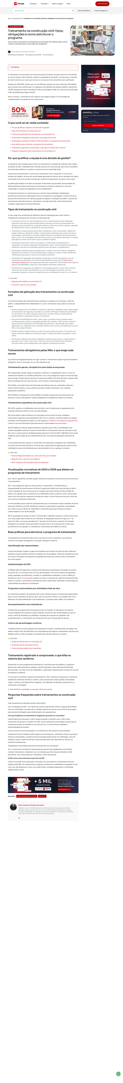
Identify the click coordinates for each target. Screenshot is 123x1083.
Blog (9, 18)
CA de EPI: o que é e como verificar (24, 285)
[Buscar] (73, 10)
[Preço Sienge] (98, 86)
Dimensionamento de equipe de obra (25, 645)
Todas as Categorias (101, 10)
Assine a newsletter (98, 125)
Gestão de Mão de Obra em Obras (26, 796)
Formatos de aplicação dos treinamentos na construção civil (33, 134)
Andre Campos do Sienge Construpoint (23, 51)
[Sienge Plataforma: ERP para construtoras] (43, 785)
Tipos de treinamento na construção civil (26, 131)
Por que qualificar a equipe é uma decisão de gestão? (31, 128)
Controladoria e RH (17, 18)
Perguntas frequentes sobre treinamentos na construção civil (33, 151)
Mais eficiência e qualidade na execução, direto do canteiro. (31, 689)
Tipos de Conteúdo (84, 10)
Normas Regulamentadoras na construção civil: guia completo (34, 456)
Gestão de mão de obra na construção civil (27, 642)
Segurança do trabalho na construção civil (27, 281)
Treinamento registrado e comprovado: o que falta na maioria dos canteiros (39, 148)
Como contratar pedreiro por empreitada (26, 648)
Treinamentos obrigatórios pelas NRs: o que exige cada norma (34, 138)
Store (68, 4)
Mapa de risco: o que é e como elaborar (26, 459)
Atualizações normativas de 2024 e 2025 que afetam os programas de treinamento (41, 141)
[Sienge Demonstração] (43, 112)
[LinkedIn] (19, 818)
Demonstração (102, 4)
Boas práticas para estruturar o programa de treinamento (32, 144)
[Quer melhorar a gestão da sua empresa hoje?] (118, 1074)
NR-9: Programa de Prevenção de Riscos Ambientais (30, 462)
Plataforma (42, 796)
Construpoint (28, 578)
